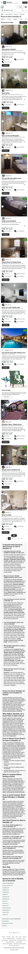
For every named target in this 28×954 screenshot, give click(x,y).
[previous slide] (4, 35)
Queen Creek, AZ (7, 908)
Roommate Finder (10, 942)
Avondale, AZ (6, 887)
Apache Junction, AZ (8, 885)
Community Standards (7, 943)
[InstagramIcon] (18, 933)
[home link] (2, 7)
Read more (6, 396)
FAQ (17, 936)
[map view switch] (14, 535)
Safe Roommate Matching (20, 943)
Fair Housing (19, 938)
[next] (25, 10)
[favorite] (2, 26)
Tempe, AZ (5, 914)
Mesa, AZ (5, 901)
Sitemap (8, 936)
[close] (2, 3)
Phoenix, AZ (6, 905)
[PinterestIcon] (16, 933)
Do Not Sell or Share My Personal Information (14, 947)
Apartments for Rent (8, 923)
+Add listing (23, 22)
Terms (13, 936)
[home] (2, 14)
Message (5, 65)
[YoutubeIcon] (14, 933)
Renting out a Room (21, 940)
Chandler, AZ (6, 892)
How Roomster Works (14, 945)
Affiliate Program (11, 938)
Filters (21, 19)
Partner (3, 936)
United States (8, 14)
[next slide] (24, 35)
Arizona (16, 14)
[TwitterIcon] (12, 933)
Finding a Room (12, 940)
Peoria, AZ (5, 903)
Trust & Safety (18, 942)
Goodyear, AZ (6, 896)
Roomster (22, 870)
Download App (5, 940)
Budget (15, 19)
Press (4, 938)
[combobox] (12, 10)
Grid (4, 19)
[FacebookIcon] (10, 933)
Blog (24, 938)
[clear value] (22, 10)
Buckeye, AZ (6, 890)
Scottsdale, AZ (6, 910)
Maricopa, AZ (6, 899)
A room (9, 19)
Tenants (5, 925)
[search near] (2, 10)
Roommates (6, 921)
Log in (20, 7)
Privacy (24, 936)
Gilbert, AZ (5, 894)
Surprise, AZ (6, 912)
